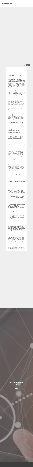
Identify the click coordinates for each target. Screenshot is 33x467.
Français (28, 65)
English (24, 65)
